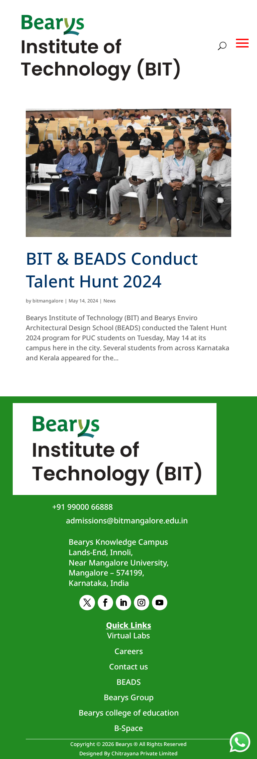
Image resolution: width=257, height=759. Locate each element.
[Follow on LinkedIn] (123, 602)
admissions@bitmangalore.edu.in (127, 520)
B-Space (128, 728)
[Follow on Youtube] (159, 602)
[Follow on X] (87, 602)
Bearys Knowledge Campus (119, 562)
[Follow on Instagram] (141, 602)
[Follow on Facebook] (105, 602)
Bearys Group (129, 697)
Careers (128, 651)
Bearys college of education (129, 712)
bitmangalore (47, 300)
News (109, 300)
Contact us (128, 666)
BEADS (128, 681)
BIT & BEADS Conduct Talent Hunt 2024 (112, 269)
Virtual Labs (128, 635)
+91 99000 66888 (82, 506)
